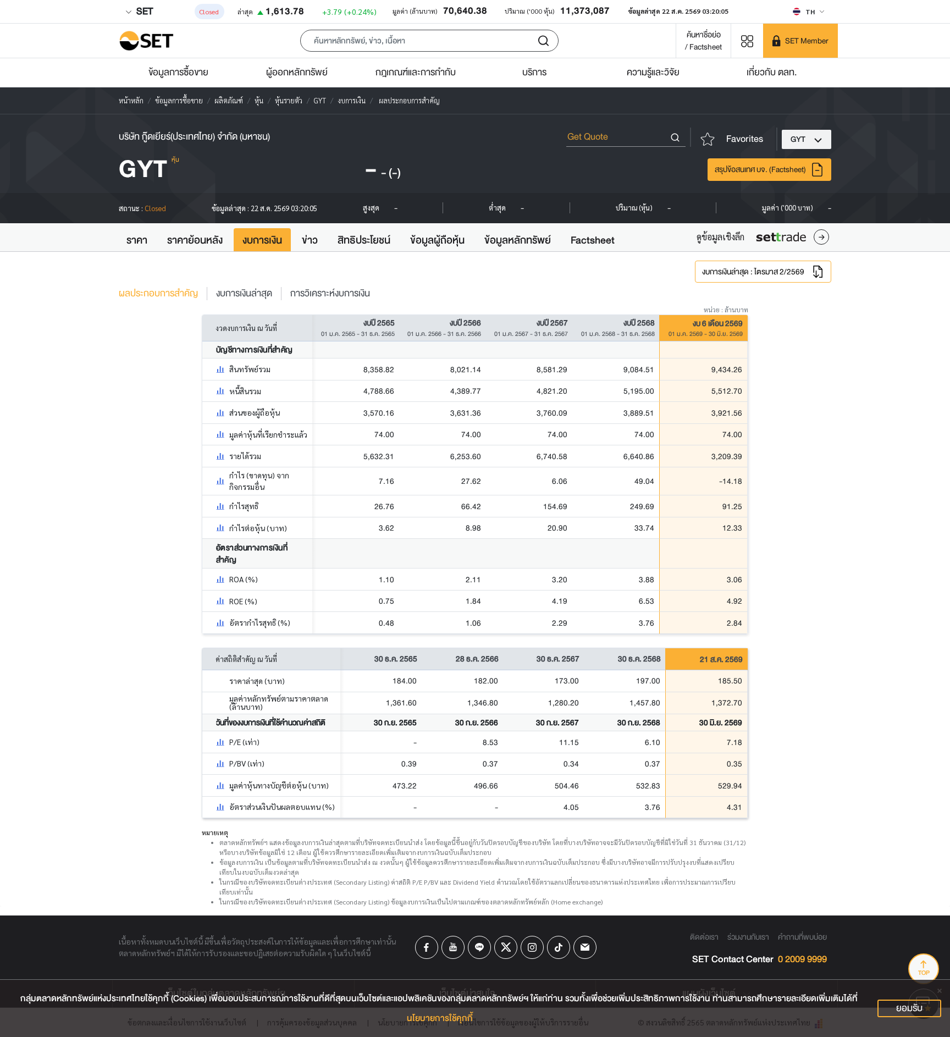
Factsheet (593, 240)
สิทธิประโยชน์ (364, 240)
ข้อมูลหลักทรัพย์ (517, 240)
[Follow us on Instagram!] (532, 947)
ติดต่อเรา (704, 937)
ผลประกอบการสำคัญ (158, 293)
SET (143, 11)
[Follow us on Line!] (479, 947)
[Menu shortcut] (747, 40)
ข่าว (310, 240)
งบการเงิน (262, 240)
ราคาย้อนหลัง (195, 240)
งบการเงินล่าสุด (244, 293)
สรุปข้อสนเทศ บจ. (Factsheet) (760, 169)
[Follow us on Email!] (585, 947)
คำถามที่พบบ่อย (802, 937)
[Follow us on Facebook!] (427, 947)
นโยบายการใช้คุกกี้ (440, 1018)
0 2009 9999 (802, 959)
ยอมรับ (909, 1008)
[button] (429, 41)
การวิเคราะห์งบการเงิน (330, 293)
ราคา (136, 240)
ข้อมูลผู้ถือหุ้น (437, 240)
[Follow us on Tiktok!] (558, 947)
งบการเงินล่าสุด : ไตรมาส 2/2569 (753, 271)
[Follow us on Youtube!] (453, 947)
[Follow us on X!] (506, 947)
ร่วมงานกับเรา (748, 937)
